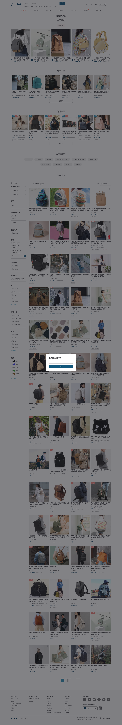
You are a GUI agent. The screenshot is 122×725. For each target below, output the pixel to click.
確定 (61, 366)
